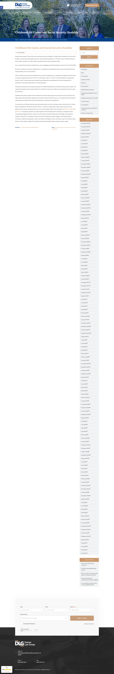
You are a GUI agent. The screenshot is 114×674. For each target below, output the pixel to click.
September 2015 (85, 373)
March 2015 (84, 394)
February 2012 (84, 519)
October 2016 (84, 329)
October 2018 (84, 248)
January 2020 (84, 201)
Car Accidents (84, 76)
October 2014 (84, 411)
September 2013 (85, 455)
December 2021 (85, 123)
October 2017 (84, 289)
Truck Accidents (85, 101)
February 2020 (84, 197)
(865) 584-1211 (22, 662)
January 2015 (84, 401)
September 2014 (85, 414)
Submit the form (82, 618)
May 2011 (83, 549)
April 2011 (83, 553)
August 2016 (84, 336)
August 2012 (84, 499)
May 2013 (83, 468)
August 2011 (84, 539)
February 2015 (84, 397)
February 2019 (84, 235)
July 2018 (83, 258)
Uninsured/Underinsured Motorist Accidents (89, 108)
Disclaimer (86, 623)
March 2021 (84, 153)
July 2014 (83, 421)
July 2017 (83, 299)
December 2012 (85, 485)
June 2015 (83, 384)
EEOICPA (83, 83)
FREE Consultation (92, 5)
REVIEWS (59, 12)
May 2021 (83, 147)
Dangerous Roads (85, 79)
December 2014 (85, 404)
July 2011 (83, 543)
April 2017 (83, 309)
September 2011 (85, 536)
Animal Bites (84, 69)
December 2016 (85, 323)
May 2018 (83, 265)
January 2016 (84, 360)
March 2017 (84, 313)
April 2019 (83, 231)
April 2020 (83, 191)
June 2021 (83, 143)
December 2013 (85, 445)
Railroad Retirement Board (87, 89)
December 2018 (85, 241)
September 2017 (85, 292)
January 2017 (84, 319)
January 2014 (84, 441)
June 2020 (83, 184)
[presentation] (29, 629)
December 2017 (85, 282)
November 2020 (85, 167)
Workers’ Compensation (87, 113)
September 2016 (85, 333)
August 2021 (84, 137)
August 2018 (84, 255)
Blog (87, 12)
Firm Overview (26, 12)
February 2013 (84, 478)
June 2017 (83, 302)
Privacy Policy (91, 623)
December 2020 (85, 164)
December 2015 (85, 363)
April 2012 (83, 512)
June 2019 (83, 225)
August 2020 (84, 177)
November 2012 (85, 489)
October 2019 (84, 211)
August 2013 (84, 458)
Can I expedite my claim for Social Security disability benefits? (89, 584)
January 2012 (84, 522)
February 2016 (84, 357)
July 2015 (83, 380)
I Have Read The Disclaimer (29, 623)
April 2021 (83, 150)
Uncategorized (84, 104)
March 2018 (84, 272)
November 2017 (85, 285)
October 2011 (84, 533)
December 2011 (85, 526)
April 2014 (83, 431)
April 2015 (83, 390)
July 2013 (83, 461)
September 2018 (85, 252)
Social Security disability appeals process (88, 569)
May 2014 (83, 428)
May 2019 (83, 228)
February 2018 (84, 275)
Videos (79, 12)
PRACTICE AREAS (49, 12)
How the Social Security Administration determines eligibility (89, 579)
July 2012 (83, 502)
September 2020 (85, 174)
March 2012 (84, 516)
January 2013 (84, 482)
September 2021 (85, 133)
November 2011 (85, 529)
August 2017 (84, 296)
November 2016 (85, 326)
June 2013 (83, 465)
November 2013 (85, 448)
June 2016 (83, 343)
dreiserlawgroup (21, 52)
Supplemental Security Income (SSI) (89, 98)
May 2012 (83, 509)
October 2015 (84, 370)
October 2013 (84, 451)
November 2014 (85, 407)
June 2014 (83, 424)
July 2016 (83, 340)
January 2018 (84, 279)
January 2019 (84, 238)
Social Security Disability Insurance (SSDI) (30, 39)
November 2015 (85, 367)
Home (16, 12)
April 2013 (83, 472)
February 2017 (84, 316)
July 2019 (83, 221)
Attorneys (37, 12)
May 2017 (83, 306)
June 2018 (83, 262)
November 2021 (85, 126)
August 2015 (84, 377)
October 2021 (84, 130)
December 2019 (85, 204)
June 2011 (83, 546)
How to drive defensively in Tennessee (87, 564)
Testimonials (70, 12)
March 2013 (84, 475)
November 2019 (85, 208)
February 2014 (84, 438)
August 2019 (84, 218)
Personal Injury (84, 86)
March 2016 (84, 353)
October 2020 (84, 170)
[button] (1, 7)
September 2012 (85, 495)
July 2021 (83, 140)
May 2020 (83, 187)
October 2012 (84, 492)
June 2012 (83, 505)
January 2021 (84, 160)
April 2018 (83, 269)
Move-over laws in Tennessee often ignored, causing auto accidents (89, 574)
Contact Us (95, 12)
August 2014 (84, 417)
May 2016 (83, 346)
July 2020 (83, 181)
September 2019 (85, 214)
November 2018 (85, 245)
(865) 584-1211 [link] (67, 109)
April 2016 (83, 350)
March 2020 (84, 194)
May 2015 (83, 387)
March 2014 (84, 434)
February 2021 (84, 157)
